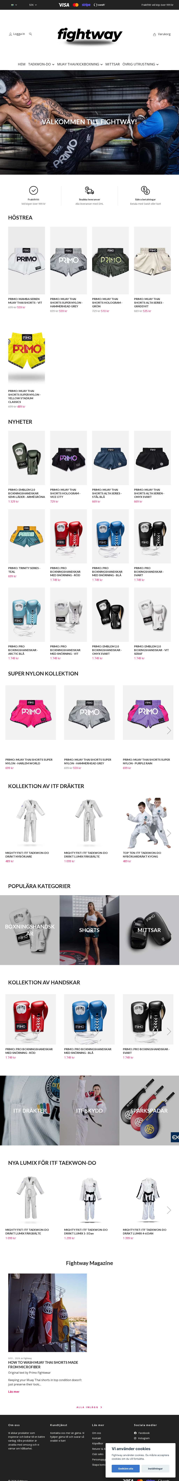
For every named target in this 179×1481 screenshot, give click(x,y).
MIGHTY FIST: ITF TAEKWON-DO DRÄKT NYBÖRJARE (27, 854)
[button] (168, 730)
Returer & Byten (101, 1448)
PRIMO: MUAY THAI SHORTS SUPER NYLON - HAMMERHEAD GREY (66, 302)
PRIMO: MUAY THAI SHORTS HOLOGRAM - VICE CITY (65, 493)
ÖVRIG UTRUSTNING (139, 64)
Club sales (97, 1454)
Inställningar (155, 1468)
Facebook (144, 1433)
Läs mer (13, 1392)
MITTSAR (112, 64)
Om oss (96, 1433)
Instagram (143, 1438)
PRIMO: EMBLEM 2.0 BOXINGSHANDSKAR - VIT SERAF (151, 650)
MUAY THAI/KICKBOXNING (78, 64)
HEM (21, 64)
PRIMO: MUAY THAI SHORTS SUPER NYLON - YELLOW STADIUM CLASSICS (24, 396)
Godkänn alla (125, 1468)
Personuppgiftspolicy (104, 1459)
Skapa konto (99, 1464)
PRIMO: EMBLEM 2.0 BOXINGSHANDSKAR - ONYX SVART (107, 650)
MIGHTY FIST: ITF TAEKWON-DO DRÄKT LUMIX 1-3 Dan (86, 1231)
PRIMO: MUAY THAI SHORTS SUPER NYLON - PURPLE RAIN (146, 761)
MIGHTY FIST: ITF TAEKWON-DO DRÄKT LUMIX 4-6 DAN (144, 1231)
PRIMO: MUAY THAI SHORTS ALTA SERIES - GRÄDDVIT (149, 302)
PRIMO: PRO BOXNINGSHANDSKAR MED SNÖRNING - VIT (65, 650)
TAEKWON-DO (39, 64)
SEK (31, 4)
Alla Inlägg (88, 1407)
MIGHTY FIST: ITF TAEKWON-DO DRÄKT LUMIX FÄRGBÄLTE (86, 854)
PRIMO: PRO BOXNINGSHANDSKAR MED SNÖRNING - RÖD (65, 571)
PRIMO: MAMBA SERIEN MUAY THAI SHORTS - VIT (25, 300)
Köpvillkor (97, 1443)
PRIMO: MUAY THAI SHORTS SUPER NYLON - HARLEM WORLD (28, 761)
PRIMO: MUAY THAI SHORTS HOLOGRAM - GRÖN (107, 302)
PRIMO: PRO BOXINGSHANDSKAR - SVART (149, 571)
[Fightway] (89, 34)
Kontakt (96, 1438)
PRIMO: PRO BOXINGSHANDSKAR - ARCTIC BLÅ (23, 650)
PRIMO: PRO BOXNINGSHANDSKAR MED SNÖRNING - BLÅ (107, 571)
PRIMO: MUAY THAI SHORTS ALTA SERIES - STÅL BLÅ (107, 493)
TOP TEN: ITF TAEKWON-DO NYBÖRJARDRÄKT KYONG (142, 854)
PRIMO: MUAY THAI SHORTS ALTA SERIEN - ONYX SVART (149, 493)
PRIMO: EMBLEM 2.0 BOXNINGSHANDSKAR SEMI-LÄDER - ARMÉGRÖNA (26, 493)
